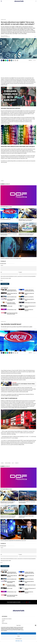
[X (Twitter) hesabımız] (23, 602)
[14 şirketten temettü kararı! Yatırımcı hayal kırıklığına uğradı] (18, 247)
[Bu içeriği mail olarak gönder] (9, 60)
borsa (2, 180)
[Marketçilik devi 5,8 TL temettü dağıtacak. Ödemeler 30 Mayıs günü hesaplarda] (28, 213)
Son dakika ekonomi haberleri (7, 618)
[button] (35, 625)
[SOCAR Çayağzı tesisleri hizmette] (21, 302)
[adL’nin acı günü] (4, 306)
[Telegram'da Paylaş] (7, 60)
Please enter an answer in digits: (6, 278)
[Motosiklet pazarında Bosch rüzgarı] (21, 299)
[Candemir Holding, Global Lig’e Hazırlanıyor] (4, 293)
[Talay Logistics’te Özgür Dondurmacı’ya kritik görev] (4, 302)
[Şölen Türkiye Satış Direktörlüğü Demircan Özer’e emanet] (4, 313)
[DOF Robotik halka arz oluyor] (18, 195)
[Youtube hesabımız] (26, 602)
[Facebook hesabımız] (21, 602)
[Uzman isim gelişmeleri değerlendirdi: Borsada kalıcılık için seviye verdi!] (18, 529)
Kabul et (18, 633)
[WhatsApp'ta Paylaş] (5, 60)
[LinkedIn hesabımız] (29, 602)
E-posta (20, 272)
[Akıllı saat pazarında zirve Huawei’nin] (21, 309)
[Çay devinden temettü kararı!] (9, 213)
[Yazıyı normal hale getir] (17, 60)
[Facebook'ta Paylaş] (1, 60)
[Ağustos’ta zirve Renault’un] (21, 579)
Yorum (2, 265)
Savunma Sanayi (4, 623)
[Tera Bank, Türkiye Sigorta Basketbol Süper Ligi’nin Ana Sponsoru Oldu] (21, 572)
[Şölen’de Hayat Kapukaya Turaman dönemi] (4, 299)
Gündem (3, 620)
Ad (1, 272)
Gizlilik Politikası (17, 640)
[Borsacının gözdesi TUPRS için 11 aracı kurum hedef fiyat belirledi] (9, 228)
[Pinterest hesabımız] (28, 602)
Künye (21, 640)
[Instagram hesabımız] (24, 602)
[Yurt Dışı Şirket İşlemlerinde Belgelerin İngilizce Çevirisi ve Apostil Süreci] (4, 572)
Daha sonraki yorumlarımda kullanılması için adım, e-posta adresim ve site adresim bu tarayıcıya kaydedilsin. (18, 276)
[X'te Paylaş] (3, 60)
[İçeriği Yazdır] (11, 60)
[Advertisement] (18, 10)
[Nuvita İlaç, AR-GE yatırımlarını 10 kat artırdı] (21, 306)
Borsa (35, 36)
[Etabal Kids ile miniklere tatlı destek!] (21, 293)
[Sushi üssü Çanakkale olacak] (4, 579)
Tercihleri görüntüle (18, 638)
